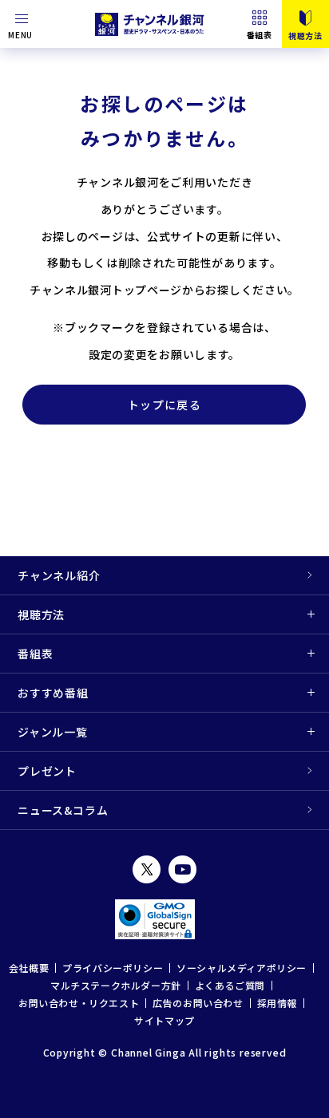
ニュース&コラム (63, 810)
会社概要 (29, 967)
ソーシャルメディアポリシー (241, 967)
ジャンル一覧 (53, 732)
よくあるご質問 (230, 985)
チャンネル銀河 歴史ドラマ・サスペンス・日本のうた (151, 24)
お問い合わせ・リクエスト (78, 1002)
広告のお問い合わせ (198, 1002)
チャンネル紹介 (59, 575)
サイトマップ (164, 1020)
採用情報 (277, 1002)
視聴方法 (41, 614)
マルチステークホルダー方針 (115, 985)
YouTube (182, 869)
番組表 (259, 34)
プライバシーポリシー (112, 967)
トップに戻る (164, 405)
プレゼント (47, 771)
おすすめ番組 (53, 693)
